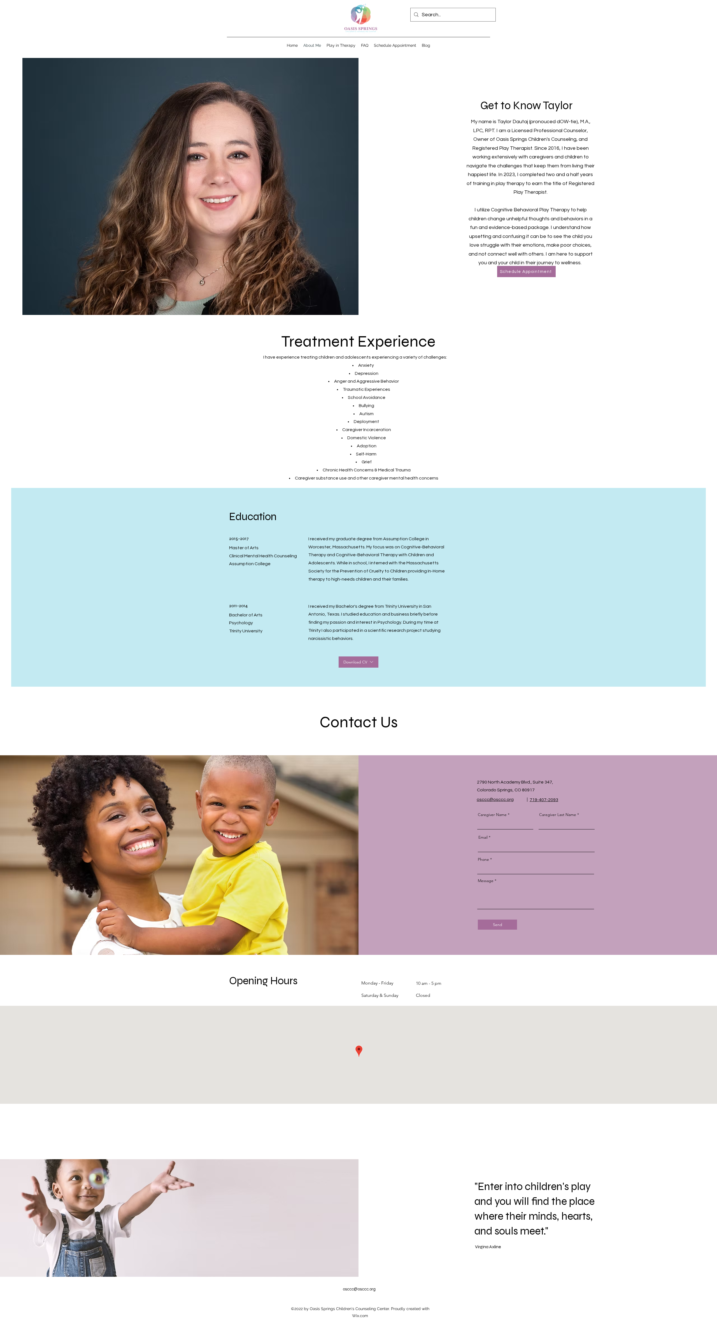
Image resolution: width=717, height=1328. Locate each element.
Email (483, 837)
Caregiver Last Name (557, 815)
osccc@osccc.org (359, 1289)
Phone (483, 859)
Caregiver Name (492, 815)
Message (485, 881)
